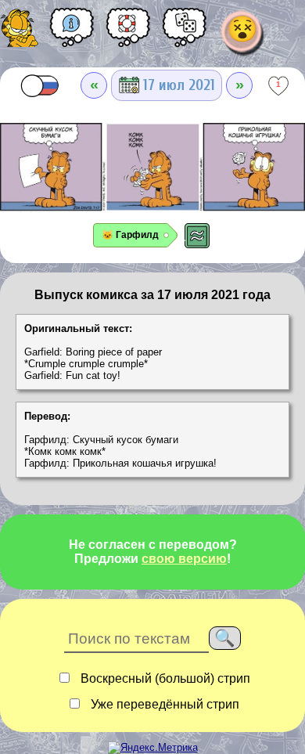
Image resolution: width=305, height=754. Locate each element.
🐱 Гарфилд (130, 234)
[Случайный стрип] (184, 33)
